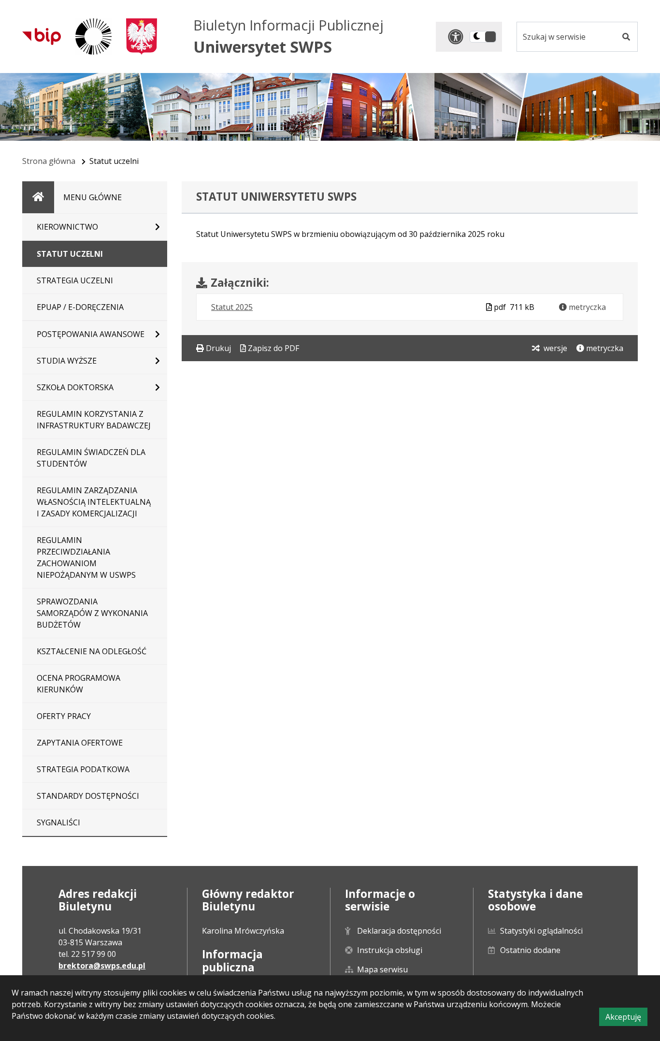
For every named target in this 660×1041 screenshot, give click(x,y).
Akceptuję (626, 1018)
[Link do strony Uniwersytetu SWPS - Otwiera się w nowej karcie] (93, 36)
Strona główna (48, 161)
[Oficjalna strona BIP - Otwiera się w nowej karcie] (41, 36)
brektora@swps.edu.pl (101, 965)
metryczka (586, 307)
